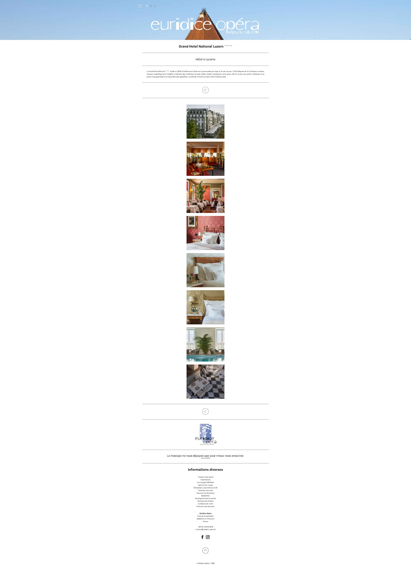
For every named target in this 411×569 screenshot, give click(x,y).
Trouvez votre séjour (205, 477)
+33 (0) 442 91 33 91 (205, 527)
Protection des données (205, 506)
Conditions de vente (205, 504)
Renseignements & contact (205, 498)
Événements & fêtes (205, 501)
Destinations (206, 480)
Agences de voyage (205, 485)
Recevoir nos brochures (205, 493)
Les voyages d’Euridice (205, 482)
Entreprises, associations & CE (205, 488)
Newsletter (205, 496)
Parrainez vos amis (205, 490)
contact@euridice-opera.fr (206, 529)
